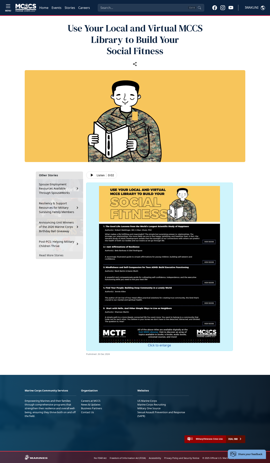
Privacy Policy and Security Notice (181, 457)
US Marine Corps (147, 401)
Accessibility (155, 457)
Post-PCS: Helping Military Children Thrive (56, 244)
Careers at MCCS (90, 401)
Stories (70, 8)
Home (43, 8)
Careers (84, 8)
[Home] (25, 8)
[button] (214, 7)
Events (56, 8)
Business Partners (91, 408)
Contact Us (87, 412)
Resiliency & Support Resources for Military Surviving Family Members (56, 207)
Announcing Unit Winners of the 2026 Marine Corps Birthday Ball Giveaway (56, 227)
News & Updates (90, 404)
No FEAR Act (100, 457)
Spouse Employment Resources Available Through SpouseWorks (54, 188)
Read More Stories (51, 255)
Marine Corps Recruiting (151, 404)
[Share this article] (135, 64)
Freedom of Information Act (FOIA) (128, 457)
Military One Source (148, 408)
